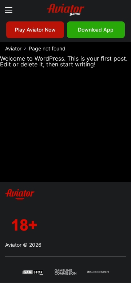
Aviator (14, 48)
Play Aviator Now (35, 29)
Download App (96, 29)
